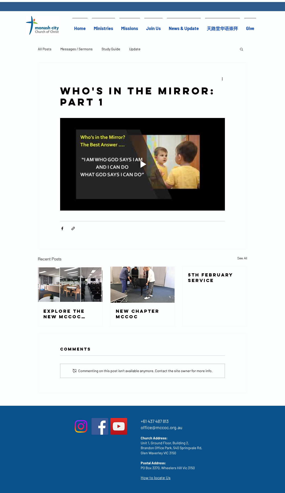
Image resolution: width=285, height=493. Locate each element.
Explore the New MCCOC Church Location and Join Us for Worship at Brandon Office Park (66, 313)
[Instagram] (81, 426)
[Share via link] (73, 228)
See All (242, 258)
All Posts (44, 49)
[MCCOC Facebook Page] (100, 426)
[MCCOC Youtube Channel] (118, 426)
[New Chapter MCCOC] (142, 285)
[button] (103, 26)
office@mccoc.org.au (161, 427)
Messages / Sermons (76, 49)
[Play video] (142, 164)
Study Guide (111, 49)
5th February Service (210, 277)
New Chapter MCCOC (137, 313)
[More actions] (222, 78)
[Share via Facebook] (62, 228)
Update (134, 49)
